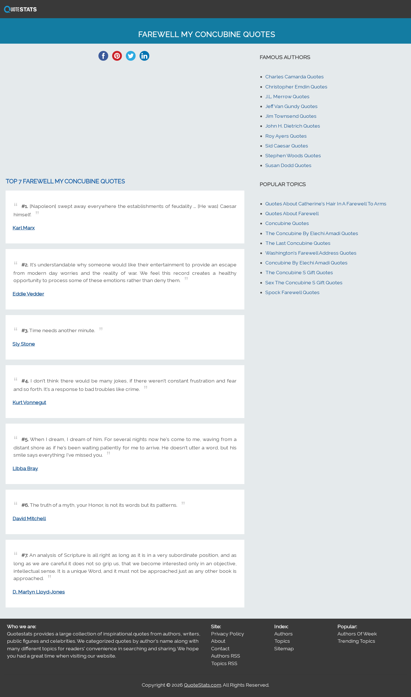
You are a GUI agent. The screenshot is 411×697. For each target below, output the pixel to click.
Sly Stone (24, 344)
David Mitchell (29, 518)
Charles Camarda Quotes (294, 76)
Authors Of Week (357, 634)
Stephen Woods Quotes (293, 155)
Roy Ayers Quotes (286, 136)
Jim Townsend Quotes (290, 116)
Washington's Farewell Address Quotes (310, 253)
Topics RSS (224, 663)
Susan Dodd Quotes (288, 165)
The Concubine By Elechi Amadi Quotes (311, 233)
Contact (220, 648)
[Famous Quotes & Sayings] (19, 12)
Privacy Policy (227, 634)
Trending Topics (356, 641)
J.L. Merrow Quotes (287, 96)
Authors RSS (225, 656)
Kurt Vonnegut (29, 402)
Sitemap (284, 648)
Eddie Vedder (28, 294)
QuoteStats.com (202, 685)
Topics (282, 641)
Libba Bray (25, 468)
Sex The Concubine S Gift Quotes (303, 282)
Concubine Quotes (287, 223)
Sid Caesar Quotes (286, 146)
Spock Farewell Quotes (292, 292)
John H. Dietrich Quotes (292, 126)
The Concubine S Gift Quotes (299, 272)
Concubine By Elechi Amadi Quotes (306, 263)
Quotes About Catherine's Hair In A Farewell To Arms (325, 203)
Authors (283, 634)
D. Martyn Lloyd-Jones (39, 592)
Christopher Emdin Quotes (296, 87)
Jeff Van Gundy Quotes (291, 106)
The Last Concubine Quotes (297, 243)
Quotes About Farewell (292, 213)
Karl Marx (24, 228)
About (218, 641)
